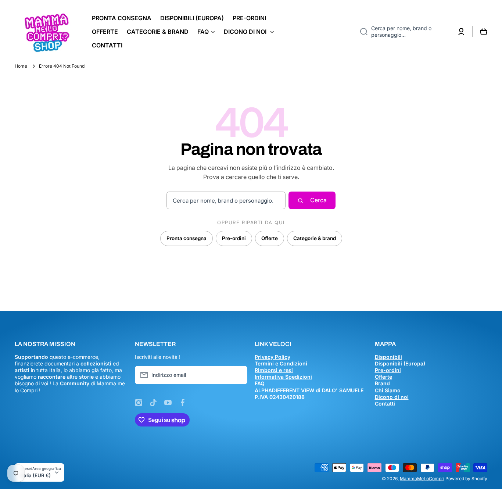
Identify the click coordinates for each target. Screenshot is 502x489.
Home (21, 66)
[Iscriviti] (238, 375)
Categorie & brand (314, 238)
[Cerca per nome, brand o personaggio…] (361, 31)
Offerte (269, 238)
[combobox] (402, 31)
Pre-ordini (234, 238)
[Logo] (46, 32)
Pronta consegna (186, 238)
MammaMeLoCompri (422, 478)
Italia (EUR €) (35, 475)
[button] (483, 31)
